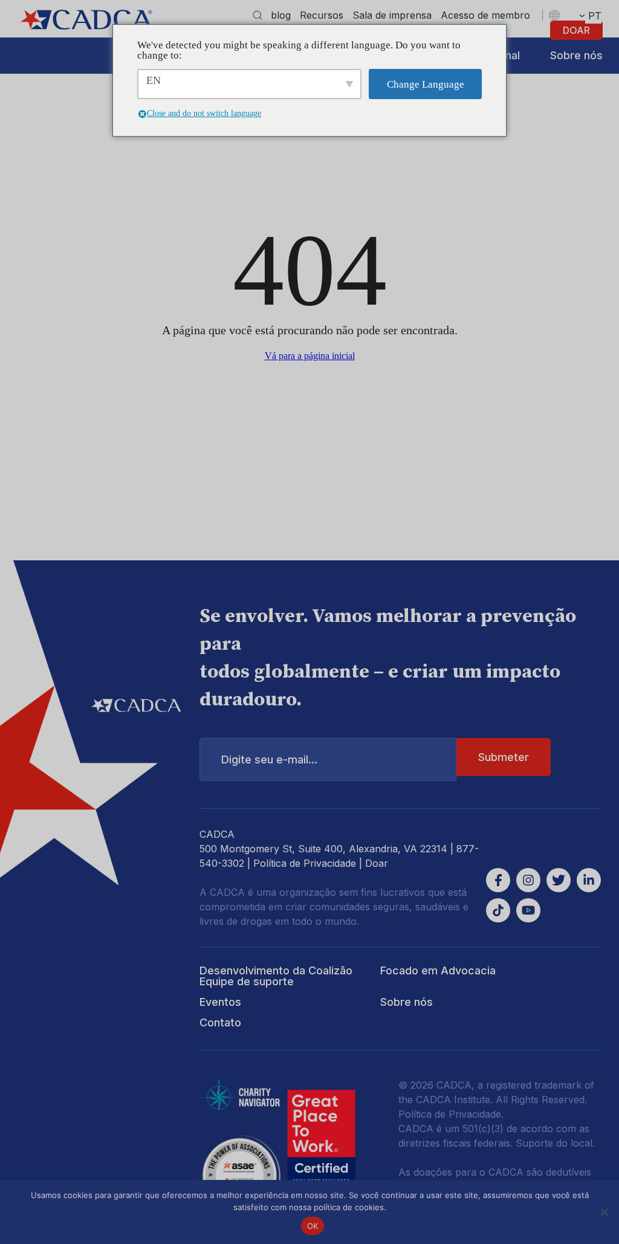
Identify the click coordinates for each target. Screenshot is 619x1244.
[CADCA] (86, 19)
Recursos (321, 15)
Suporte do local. (555, 1143)
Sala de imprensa (392, 15)
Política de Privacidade (304, 863)
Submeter (503, 757)
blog (281, 15)
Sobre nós (576, 55)
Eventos (220, 1002)
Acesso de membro (485, 15)
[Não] (604, 1212)
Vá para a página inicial (310, 356)
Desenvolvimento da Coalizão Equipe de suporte (275, 976)
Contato (220, 1022)
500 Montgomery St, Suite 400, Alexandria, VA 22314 (323, 849)
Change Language (425, 84)
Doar (576, 30)
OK (313, 1226)
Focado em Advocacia (438, 970)
